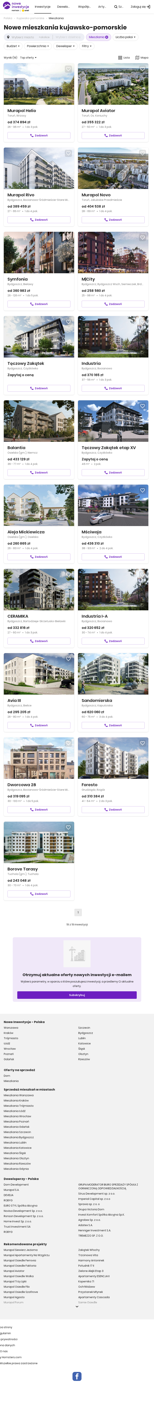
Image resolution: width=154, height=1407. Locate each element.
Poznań (9, 1054)
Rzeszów (84, 1059)
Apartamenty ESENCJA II (93, 1276)
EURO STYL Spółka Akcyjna (20, 1206)
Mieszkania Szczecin (17, 1132)
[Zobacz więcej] (77, 1306)
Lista (127, 57)
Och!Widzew (86, 1287)
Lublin (82, 1038)
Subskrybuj (77, 995)
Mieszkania (11, 1081)
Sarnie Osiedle (87, 1302)
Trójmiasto (11, 1038)
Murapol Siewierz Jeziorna (21, 1250)
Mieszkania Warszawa (19, 1095)
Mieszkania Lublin (15, 1142)
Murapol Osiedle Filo (17, 1287)
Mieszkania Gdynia (16, 1169)
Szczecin (84, 1028)
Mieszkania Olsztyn (16, 1158)
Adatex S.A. (85, 1225)
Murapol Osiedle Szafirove (21, 1292)
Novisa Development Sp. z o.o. (23, 1211)
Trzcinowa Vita (88, 1255)
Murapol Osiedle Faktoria (20, 1266)
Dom (7, 1076)
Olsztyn (83, 1054)
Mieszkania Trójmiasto (19, 1106)
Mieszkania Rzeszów (17, 1163)
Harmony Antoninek (91, 1260)
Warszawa (11, 1028)
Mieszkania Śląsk (15, 1153)
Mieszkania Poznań (16, 1121)
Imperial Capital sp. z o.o (94, 1199)
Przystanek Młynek (90, 1292)
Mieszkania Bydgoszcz (19, 1137)
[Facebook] (77, 1376)
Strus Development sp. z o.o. (96, 1193)
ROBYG (8, 1200)
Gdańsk (9, 1059)
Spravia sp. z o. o (89, 1204)
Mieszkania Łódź (15, 1111)
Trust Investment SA (17, 1227)
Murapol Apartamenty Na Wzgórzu (27, 1255)
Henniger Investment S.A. (94, 1230)
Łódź (7, 1043)
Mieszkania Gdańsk (16, 1127)
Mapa (144, 57)
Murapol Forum (13, 1302)
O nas (4, 1351)
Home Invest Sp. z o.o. (18, 1221)
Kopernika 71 (86, 1281)
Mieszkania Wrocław (17, 1116)
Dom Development (16, 1184)
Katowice (84, 1043)
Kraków (8, 1033)
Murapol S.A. (11, 1190)
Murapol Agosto (14, 1297)
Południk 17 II (86, 1266)
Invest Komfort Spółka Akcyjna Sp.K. (101, 1215)
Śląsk (81, 1049)
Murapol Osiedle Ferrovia (20, 1260)
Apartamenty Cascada (94, 1297)
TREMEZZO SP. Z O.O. (90, 1236)
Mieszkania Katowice (18, 1148)
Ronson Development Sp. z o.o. (24, 1216)
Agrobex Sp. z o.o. (89, 1220)
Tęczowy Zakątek (90, 1308)
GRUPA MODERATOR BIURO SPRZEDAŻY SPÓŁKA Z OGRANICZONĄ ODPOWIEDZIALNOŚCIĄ (108, 1186)
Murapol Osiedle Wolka (19, 1276)
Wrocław (10, 1049)
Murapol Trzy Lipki (15, 1281)
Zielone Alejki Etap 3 (90, 1271)
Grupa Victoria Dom (91, 1209)
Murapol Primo (13, 1308)
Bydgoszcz (85, 1033)
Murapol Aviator (14, 1271)
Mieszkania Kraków (16, 1100)
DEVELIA (8, 1195)
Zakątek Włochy (89, 1250)
